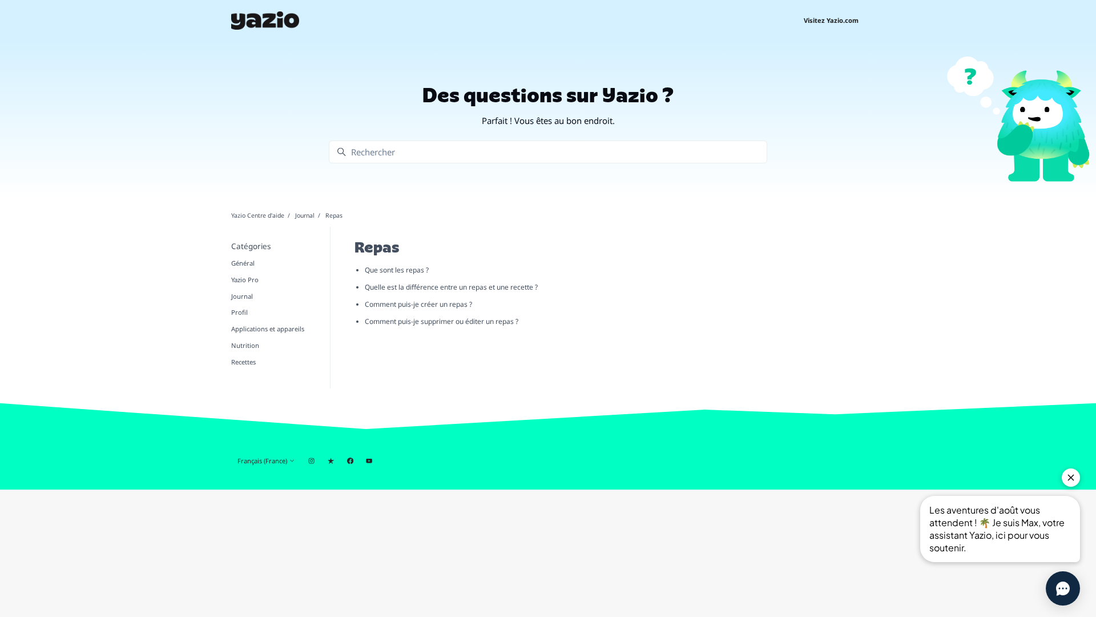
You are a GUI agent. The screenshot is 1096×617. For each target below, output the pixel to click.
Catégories (251, 246)
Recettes (243, 362)
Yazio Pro (245, 279)
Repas (333, 215)
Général (243, 263)
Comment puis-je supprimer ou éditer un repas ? (441, 321)
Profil (239, 312)
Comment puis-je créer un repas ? (418, 304)
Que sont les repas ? (397, 270)
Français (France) (263, 460)
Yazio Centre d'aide (257, 215)
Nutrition (245, 345)
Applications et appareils (267, 328)
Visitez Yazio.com (831, 20)
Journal (305, 215)
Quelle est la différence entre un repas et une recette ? (451, 287)
